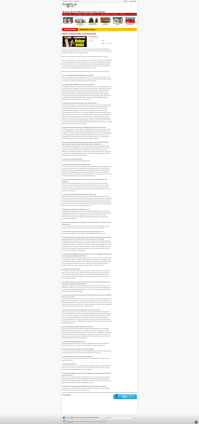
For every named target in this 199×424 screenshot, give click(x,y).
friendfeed (69, 417)
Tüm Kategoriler (132, 14)
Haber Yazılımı (69, 422)
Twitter (66, 417)
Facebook (64, 417)
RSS (72, 417)
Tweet (103, 40)
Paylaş (91, 40)
